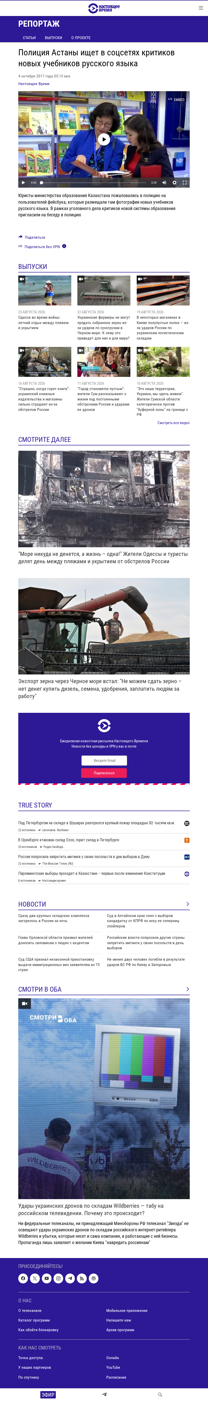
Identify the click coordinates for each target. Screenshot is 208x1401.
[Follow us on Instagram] (58, 1278)
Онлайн (112, 1358)
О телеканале (30, 1310)
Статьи (29, 37)
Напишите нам (118, 1320)
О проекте (81, 37)
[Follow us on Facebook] (23, 1278)
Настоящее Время (33, 83)
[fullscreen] (185, 183)
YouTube (113, 1367)
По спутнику (28, 1377)
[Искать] (160, 1394)
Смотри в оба (40, 989)
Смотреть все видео (174, 423)
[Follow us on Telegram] (70, 1278)
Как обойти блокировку (38, 1329)
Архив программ (120, 1329)
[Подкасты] (93, 1278)
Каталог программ (34, 1320)
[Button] (32, 238)
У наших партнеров (34, 1367)
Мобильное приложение (127, 1310)
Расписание (116, 1377)
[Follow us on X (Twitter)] (35, 1278)
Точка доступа (30, 1358)
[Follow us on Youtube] (46, 1278)
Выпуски (53, 37)
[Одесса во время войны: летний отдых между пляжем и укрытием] (44, 290)
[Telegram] (104, 1394)
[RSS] (81, 1278)
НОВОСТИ (32, 904)
